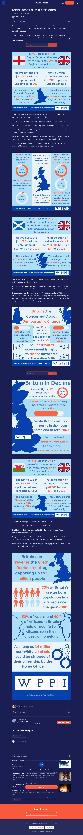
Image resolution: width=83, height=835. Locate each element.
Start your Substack (37, 827)
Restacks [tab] (22, 736)
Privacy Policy (53, 792)
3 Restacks (30, 706)
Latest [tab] (18, 756)
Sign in (78, 3)
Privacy (41, 823)
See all (15, 799)
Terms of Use (49, 790)
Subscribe (70, 3)
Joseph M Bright (20, 16)
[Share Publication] (63, 3)
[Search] (59, 3)
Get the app (49, 827)
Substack (33, 831)
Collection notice (52, 823)
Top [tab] (14, 756)
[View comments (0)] (20, 21)
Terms (45, 823)
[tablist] (19, 736)
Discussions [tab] (24, 756)
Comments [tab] (16, 736)
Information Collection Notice (41, 792)
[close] (57, 762)
